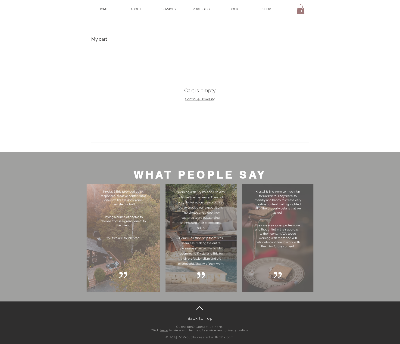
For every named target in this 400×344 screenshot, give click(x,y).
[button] (301, 9)
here (218, 327)
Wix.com (226, 337)
